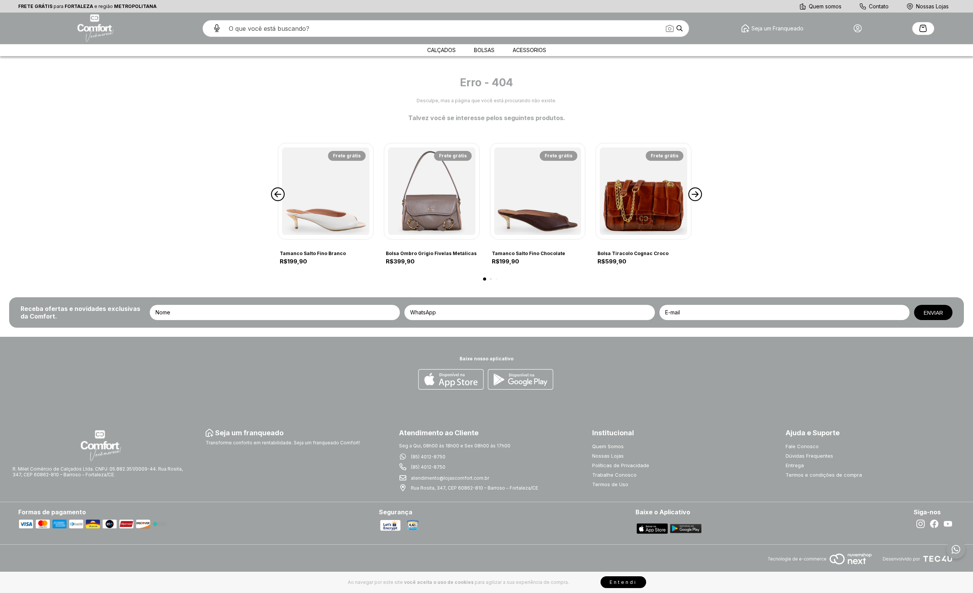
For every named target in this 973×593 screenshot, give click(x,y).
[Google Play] (520, 380)
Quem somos (825, 6)
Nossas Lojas (932, 6)
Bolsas (484, 50)
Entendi (623, 582)
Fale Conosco (802, 446)
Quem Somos (608, 446)
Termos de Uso (610, 484)
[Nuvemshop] (819, 565)
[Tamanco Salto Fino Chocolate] (537, 191)
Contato (879, 6)
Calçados (441, 50)
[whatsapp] (955, 549)
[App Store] (451, 380)
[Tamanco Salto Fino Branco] (325, 191)
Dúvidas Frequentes (809, 456)
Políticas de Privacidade (620, 465)
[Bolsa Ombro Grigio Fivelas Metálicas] (431, 191)
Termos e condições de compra (824, 475)
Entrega (795, 465)
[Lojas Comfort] (94, 28)
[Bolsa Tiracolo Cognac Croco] (643, 191)
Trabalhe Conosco (614, 475)
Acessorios (529, 50)
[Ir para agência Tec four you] (917, 559)
